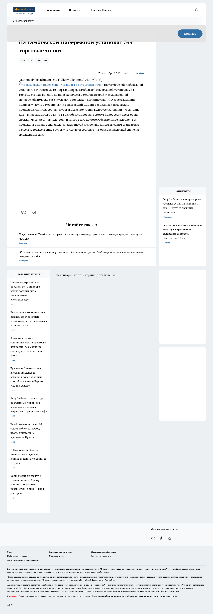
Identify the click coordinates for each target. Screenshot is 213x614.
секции (42, 60)
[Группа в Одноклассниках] (161, 538)
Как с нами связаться (101, 556)
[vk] (24, 212)
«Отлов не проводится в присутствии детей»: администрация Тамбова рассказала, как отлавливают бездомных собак (81, 256)
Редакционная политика (60, 552)
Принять (190, 33)
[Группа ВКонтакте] (153, 538)
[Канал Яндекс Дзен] (169, 538)
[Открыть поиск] (196, 10)
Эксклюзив (52, 10)
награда (26, 60)
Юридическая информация (103, 552)
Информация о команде (18, 556)
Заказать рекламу (23, 20)
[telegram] (35, 212)
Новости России (100, 10)
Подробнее (110, 580)
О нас (9, 552)
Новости (74, 10)
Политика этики (56, 556)
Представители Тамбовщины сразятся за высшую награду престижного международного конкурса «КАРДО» (80, 238)
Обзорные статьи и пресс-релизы (23, 560)
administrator (134, 73)
